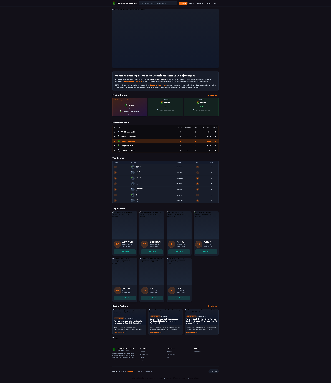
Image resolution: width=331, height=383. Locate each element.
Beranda (183, 3)
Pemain (208, 3)
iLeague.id (197, 352)
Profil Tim (169, 352)
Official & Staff (171, 354)
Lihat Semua (213, 95)
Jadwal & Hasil (144, 354)
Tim (215, 3)
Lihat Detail (125, 251)
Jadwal (191, 3)
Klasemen (200, 3)
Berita (168, 357)
